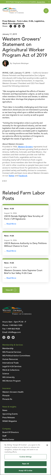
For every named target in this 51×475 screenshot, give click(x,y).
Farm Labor (22, 21)
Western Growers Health (12, 392)
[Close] (47, 445)
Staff (4, 436)
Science (5, 373)
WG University (8, 377)
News (6, 209)
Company (6, 429)
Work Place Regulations (13, 23)
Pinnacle (5, 395)
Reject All (25, 464)
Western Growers (25, 146)
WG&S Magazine (9, 421)
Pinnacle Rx (7, 399)
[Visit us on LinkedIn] (8, 338)
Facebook (23, 176)
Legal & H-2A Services (11, 366)
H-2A (31, 21)
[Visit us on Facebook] (13, 338)
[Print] (23, 27)
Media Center (8, 439)
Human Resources (10, 359)
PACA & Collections (10, 370)
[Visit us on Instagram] (3, 338)
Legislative (39, 21)
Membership (7, 348)
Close (49, 2)
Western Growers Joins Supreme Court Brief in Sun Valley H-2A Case (23, 271)
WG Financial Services (11, 352)
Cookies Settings (25, 457)
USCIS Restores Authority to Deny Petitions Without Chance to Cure (25, 244)
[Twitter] (10, 27)
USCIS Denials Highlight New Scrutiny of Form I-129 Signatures (23, 217)
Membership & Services (12, 345)
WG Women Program (11, 381)
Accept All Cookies (25, 470)
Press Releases (8, 21)
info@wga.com (14, 332)
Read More (11, 224)
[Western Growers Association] (13, 13)
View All (9, 290)
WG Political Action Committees (16, 355)
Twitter (11, 176)
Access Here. (41, 2)
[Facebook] (15, 27)
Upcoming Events (10, 414)
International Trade (10, 363)
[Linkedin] (19, 27)
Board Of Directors (10, 432)
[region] (25, 458)
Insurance (6, 388)
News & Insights (9, 407)
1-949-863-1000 (15, 325)
